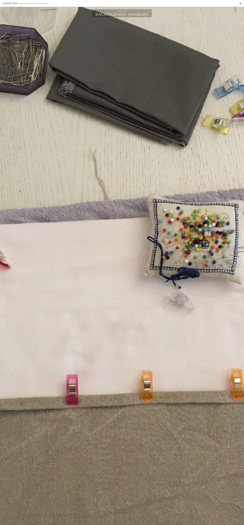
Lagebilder (10, 3)
